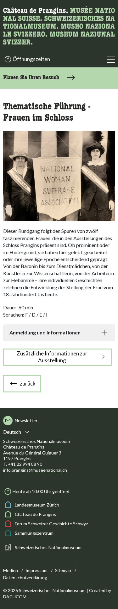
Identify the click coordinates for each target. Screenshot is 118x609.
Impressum (36, 570)
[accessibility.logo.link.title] (59, 25)
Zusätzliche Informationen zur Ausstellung (52, 357)
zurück (28, 383)
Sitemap (63, 570)
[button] (111, 59)
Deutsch (12, 432)
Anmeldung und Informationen (45, 332)
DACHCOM (14, 596)
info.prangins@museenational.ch (35, 470)
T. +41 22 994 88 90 (22, 464)
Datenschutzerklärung (25, 577)
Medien (10, 570)
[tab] (59, 332)
